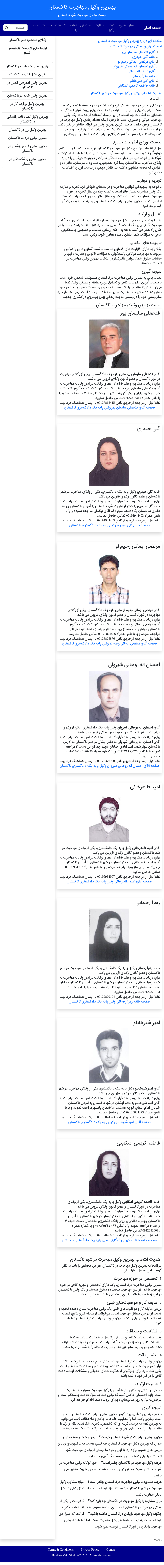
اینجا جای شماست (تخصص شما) (27, 50)
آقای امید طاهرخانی (141, 71)
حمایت (46, 25)
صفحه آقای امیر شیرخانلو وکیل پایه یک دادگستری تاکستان (109, 1122)
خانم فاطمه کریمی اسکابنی (136, 85)
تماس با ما (73, 28)
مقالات (99, 25)
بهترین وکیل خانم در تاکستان (27, 95)
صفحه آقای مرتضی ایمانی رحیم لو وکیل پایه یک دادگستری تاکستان (109, 643)
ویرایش (85, 25)
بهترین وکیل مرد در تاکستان (27, 137)
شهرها (121, 25)
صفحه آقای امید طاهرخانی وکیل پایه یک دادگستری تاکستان (109, 881)
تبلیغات (60, 25)
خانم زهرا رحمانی (143, 76)
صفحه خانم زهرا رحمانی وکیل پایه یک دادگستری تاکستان (109, 1001)
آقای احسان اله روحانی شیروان (134, 66)
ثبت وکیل (110, 28)
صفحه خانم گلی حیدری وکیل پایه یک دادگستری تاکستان (109, 525)
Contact (111, 1549)
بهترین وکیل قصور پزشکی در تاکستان (27, 148)
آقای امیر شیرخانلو (142, 80)
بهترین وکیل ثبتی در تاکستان (27, 74)
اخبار (132, 25)
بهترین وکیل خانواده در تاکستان (27, 66)
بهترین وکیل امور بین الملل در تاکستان (27, 85)
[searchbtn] (6, 27)
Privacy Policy (90, 1549)
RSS (35, 25)
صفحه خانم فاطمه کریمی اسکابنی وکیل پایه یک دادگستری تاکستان (109, 1240)
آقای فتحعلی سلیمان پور (138, 52)
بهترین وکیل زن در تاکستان (27, 129)
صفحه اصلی (152, 27)
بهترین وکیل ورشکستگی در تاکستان (27, 161)
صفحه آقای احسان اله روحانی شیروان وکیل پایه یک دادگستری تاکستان (109, 765)
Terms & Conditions (61, 1549)
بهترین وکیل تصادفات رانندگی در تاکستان (27, 119)
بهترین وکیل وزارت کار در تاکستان (27, 106)
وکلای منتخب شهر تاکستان (27, 39)
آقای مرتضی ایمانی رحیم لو (136, 61)
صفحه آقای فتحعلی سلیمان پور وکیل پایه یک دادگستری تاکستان (109, 407)
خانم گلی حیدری (143, 56)
